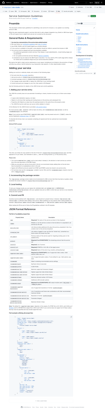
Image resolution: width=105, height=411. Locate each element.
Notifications (80, 7)
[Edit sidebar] (94, 28)
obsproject (7, 7)
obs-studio (16, 7)
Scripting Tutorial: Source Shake (85, 62)
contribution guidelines (29, 44)
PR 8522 (11, 308)
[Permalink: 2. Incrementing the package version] (8, 175)
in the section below (41, 107)
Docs (55, 407)
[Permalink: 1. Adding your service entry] (8, 90)
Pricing (50, 2)
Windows (79, 36)
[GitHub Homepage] (22, 407)
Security (41, 407)
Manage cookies (65, 407)
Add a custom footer (42, 400)
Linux (79, 39)
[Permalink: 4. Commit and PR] (8, 195)
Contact (58, 407)
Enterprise (43, 2)
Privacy (37, 407)
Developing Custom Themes (83, 67)
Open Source (33, 2)
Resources (25, 2)
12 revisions (35, 18)
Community (50, 407)
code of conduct (42, 44)
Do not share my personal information (76, 407)
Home (78, 30)
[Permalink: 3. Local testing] (8, 184)
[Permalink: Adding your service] (8, 68)
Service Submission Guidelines (84, 65)
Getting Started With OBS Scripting (85, 61)
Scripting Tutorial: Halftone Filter (85, 64)
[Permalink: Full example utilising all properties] (8, 313)
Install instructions (82, 34)
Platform (8, 2)
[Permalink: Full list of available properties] (8, 214)
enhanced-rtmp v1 (25, 116)
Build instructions (82, 45)
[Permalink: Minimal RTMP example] (8, 124)
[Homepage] (3, 2)
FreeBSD (79, 41)
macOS (79, 38)
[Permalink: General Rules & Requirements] (8, 38)
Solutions (16, 2)
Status (45, 407)
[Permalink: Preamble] (8, 24)
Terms (33, 407)
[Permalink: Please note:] (8, 158)
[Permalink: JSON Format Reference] (8, 209)
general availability (44, 55)
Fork (89, 7)
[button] (71, 127)
